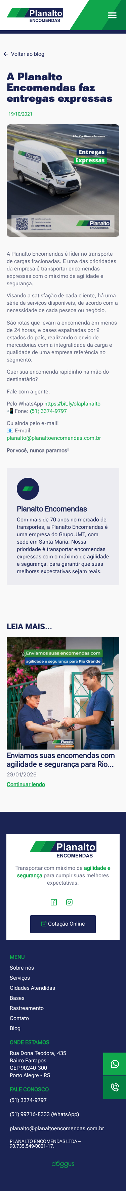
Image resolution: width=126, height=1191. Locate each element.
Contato (19, 1018)
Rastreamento (27, 1008)
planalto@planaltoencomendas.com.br (54, 438)
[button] (112, 15)
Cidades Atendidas (32, 988)
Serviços (20, 978)
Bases (17, 998)
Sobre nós (22, 968)
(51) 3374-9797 (48, 411)
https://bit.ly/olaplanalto (72, 403)
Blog (15, 1028)
